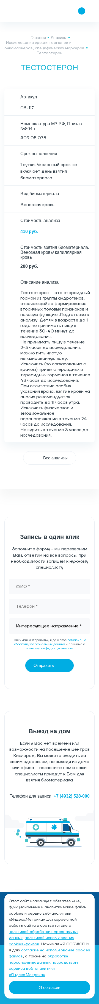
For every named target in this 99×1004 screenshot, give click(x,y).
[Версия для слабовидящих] (49, 11)
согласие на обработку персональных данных (50, 642)
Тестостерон (49, 53)
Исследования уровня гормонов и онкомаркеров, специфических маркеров (44, 45)
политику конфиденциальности (49, 648)
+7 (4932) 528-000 (72, 796)
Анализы (59, 37)
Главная (38, 37)
